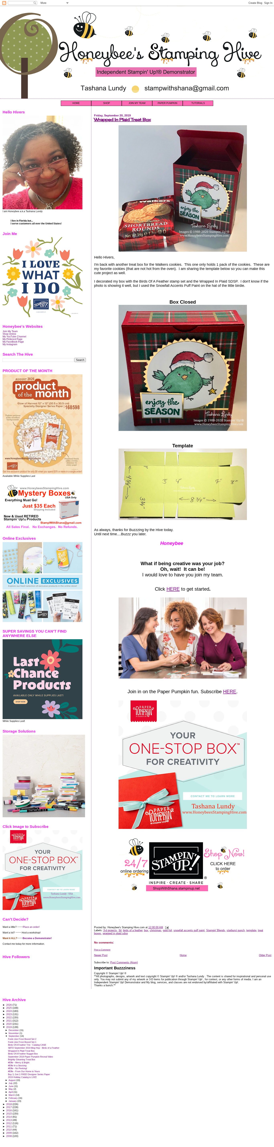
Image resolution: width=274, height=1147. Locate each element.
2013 (9, 1120)
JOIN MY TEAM (137, 103)
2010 (9, 1129)
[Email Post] (166, 927)
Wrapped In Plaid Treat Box (122, 119)
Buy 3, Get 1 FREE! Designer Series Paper (29, 1074)
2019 (9, 1027)
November (14, 1033)
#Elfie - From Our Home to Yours (24, 1071)
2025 (9, 1008)
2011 (9, 1126)
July (11, 1083)
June (11, 1086)
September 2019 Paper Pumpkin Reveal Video (30, 1056)
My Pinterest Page (12, 339)
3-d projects (110, 930)
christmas (155, 930)
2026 (9, 1004)
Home (183, 955)
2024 (9, 1011)
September (14, 1036)
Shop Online (9, 334)
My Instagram (10, 344)
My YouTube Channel (14, 336)
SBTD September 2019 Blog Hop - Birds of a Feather (33, 1048)
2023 (9, 1014)
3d (120, 930)
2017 (9, 1107)
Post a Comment (102, 950)
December (14, 1030)
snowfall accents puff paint (189, 930)
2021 (9, 1020)
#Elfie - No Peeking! (17, 1068)
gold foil (167, 930)
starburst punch (236, 930)
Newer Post (101, 955)
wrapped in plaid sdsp (115, 933)
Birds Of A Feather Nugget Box (23, 1053)
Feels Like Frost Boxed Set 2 (22, 1039)
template (251, 930)
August (12, 1080)
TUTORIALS (198, 103)
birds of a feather (132, 930)
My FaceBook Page (13, 341)
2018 (9, 1104)
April (11, 1092)
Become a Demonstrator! (37, 938)
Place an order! (31, 927)
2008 (9, 1136)
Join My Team (10, 331)
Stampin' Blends (215, 930)
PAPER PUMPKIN (167, 103)
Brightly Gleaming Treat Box (21, 1059)
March (12, 1095)
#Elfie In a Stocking (17, 1065)
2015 (9, 1113)
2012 (9, 1123)
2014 (9, 1116)
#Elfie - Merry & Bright (18, 1062)
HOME (76, 103)
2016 (9, 1110)
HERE (173, 589)
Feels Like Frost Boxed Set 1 (22, 1042)
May (11, 1089)
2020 (9, 1024)
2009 (9, 1133)
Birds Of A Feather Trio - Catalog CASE (27, 1045)
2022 (9, 1017)
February (13, 1098)
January (13, 1101)
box (146, 930)
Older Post (265, 955)
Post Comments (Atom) (124, 962)
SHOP (106, 103)
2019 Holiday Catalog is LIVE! (22, 1077)
